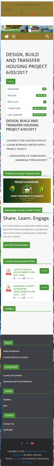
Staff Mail (8, 429)
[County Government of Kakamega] (27, 26)
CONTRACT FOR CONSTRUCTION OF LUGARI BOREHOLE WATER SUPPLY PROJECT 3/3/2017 (27, 145)
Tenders (7, 399)
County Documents (12, 375)
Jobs (5, 405)
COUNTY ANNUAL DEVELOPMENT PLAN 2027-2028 (24, 272)
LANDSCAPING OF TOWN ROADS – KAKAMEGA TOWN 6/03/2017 (28, 158)
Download (11, 81)
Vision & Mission (11, 351)
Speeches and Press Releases (17, 381)
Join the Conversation (16, 245)
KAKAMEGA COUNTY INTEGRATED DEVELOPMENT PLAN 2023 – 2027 (24, 290)
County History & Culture (15, 357)
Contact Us (8, 423)
